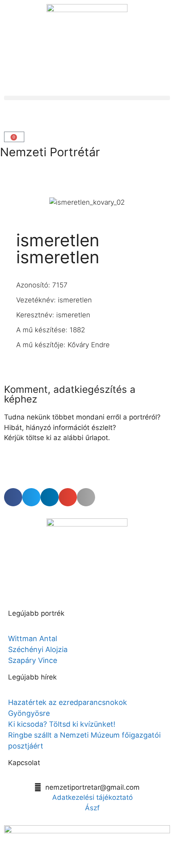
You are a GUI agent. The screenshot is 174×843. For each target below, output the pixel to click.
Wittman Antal (33, 638)
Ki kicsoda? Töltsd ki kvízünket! (61, 724)
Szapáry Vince (32, 660)
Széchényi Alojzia (38, 649)
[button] (87, 98)
